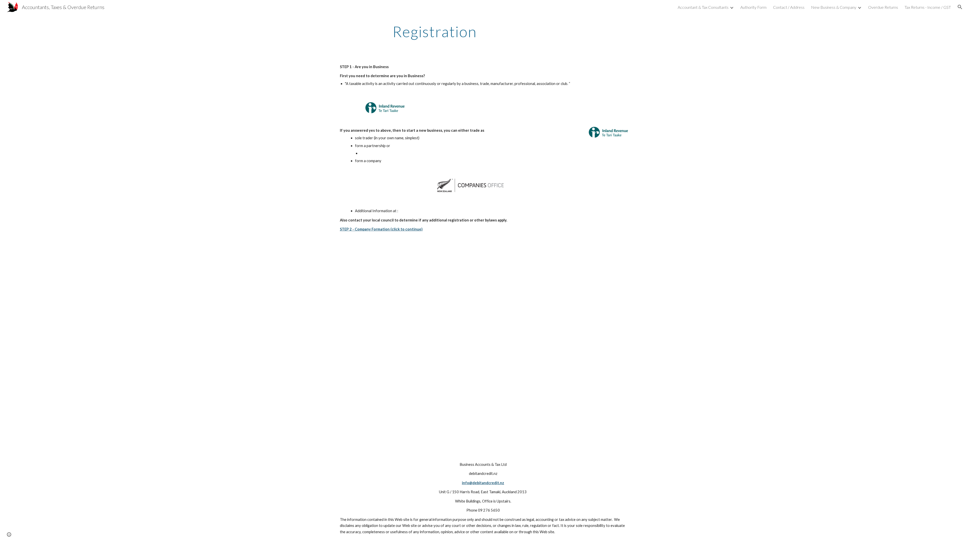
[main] (435, 31)
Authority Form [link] (753, 7)
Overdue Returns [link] (883, 7)
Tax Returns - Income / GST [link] (928, 7)
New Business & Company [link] (833, 7)
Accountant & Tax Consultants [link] (703, 7)
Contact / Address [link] (788, 7)
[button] (960, 7)
